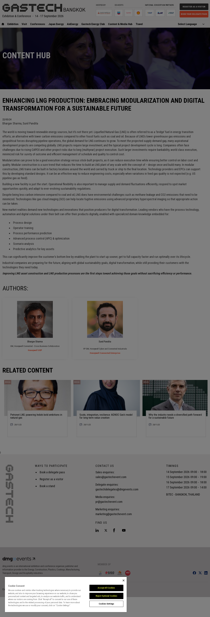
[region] (66, 594)
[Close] (124, 580)
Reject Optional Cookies (106, 596)
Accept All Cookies (106, 588)
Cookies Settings (106, 604)
